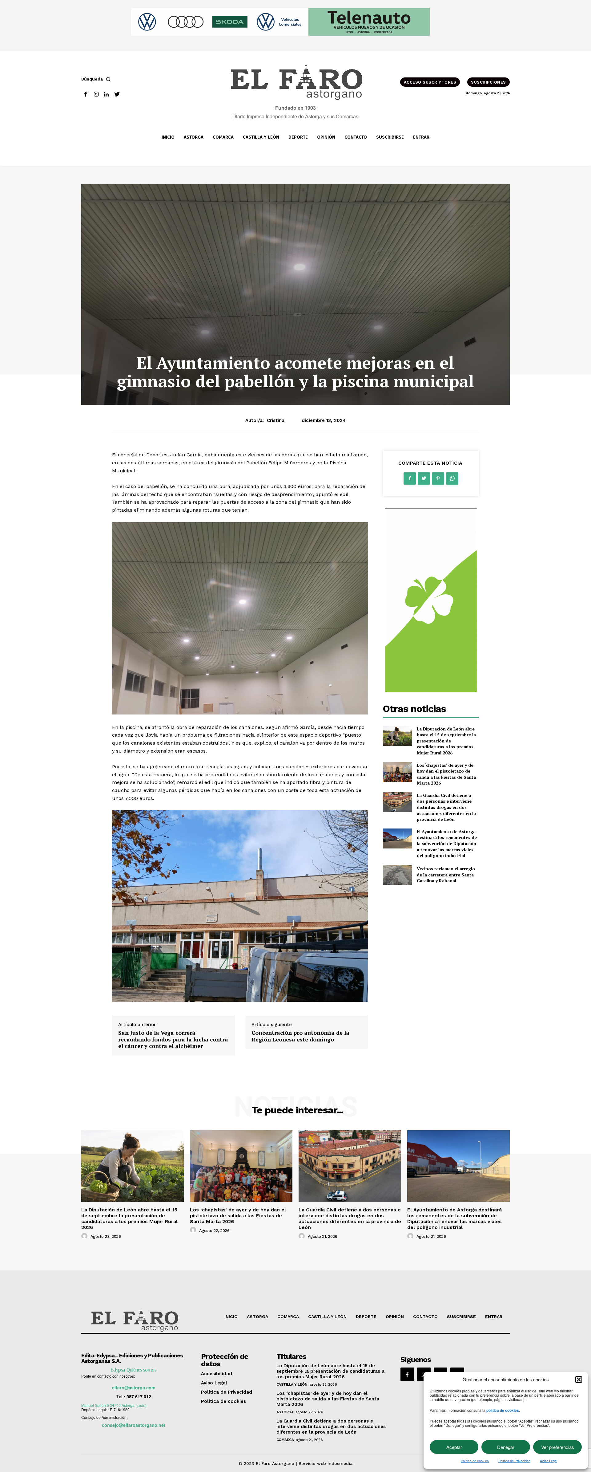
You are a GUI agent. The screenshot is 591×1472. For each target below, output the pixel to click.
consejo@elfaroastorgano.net (133, 1425)
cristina (275, 420)
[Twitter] (116, 94)
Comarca (285, 1440)
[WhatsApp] (452, 478)
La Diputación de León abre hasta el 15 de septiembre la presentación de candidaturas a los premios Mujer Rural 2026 (446, 741)
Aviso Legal (548, 1460)
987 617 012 (139, 1396)
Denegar (505, 1447)
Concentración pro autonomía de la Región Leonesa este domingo (300, 1036)
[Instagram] (96, 94)
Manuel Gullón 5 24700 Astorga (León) (114, 1405)
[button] (579, 1379)
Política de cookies (475, 1460)
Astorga (285, 1412)
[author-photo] (85, 1236)
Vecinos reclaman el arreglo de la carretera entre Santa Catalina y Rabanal (446, 875)
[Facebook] (85, 94)
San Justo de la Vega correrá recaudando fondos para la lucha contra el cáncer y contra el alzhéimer (173, 1039)
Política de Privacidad (514, 1460)
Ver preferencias (557, 1447)
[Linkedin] (106, 94)
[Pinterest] (438, 478)
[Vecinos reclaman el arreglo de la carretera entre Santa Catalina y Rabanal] (397, 875)
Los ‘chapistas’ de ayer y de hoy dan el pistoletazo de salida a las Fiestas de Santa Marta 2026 (446, 774)
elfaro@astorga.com (133, 1387)
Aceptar (454, 1447)
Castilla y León (292, 1384)
